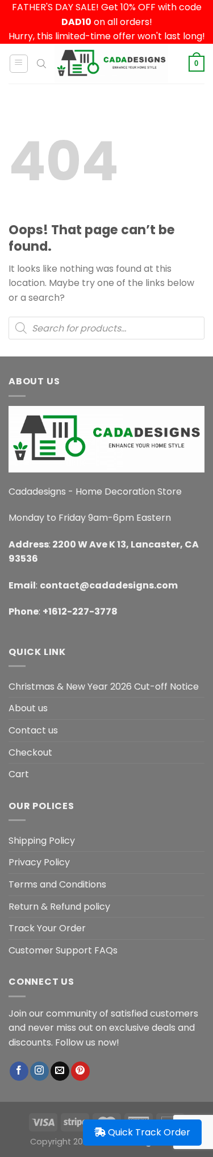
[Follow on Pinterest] (80, 1071)
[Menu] (19, 64)
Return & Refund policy (59, 906)
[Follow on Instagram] (39, 1071)
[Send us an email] (60, 1071)
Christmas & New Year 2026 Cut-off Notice (104, 686)
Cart (19, 774)
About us (28, 708)
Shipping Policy (42, 840)
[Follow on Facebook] (19, 1071)
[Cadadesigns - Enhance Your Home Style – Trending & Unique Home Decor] (111, 63)
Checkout (30, 752)
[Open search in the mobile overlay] (41, 63)
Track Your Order (47, 928)
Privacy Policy (39, 862)
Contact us (33, 730)
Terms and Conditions (57, 884)
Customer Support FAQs (63, 950)
